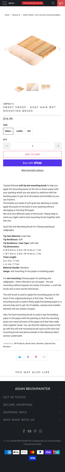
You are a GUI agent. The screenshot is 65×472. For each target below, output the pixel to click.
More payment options (32, 170)
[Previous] (6, 49)
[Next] (59, 49)
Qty (5, 139)
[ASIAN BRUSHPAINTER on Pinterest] (35, 431)
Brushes (40, 343)
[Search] (53, 3)
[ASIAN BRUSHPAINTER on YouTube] (29, 431)
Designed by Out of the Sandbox (46, 441)
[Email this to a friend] (44, 357)
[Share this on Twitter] (19, 357)
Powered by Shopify (32, 444)
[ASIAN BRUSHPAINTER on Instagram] (40, 431)
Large (19, 131)
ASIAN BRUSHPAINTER (21, 441)
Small (8, 131)
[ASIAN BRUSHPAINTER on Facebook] (24, 431)
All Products (19, 343)
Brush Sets (30, 343)
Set (29, 131)
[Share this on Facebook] (27, 357)
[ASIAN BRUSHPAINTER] (32, 3)
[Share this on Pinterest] (36, 357)
